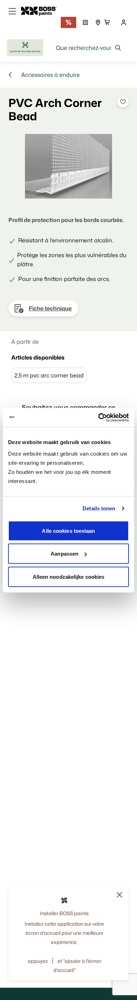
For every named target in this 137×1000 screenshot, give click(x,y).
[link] (41, 11)
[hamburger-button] (12, 11)
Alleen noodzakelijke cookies (69, 576)
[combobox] (88, 47)
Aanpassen (64, 554)
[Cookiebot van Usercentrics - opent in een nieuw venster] (98, 417)
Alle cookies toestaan (68, 530)
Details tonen (99, 508)
